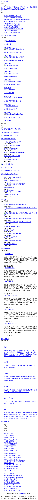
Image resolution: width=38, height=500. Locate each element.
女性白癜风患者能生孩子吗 (12, 142)
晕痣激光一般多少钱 (25, 222)
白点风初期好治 (6, 7)
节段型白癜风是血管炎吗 (12, 145)
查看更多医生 (5, 477)
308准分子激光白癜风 (11, 30)
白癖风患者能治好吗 (18, 9)
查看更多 (3, 199)
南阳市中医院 (9, 254)
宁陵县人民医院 (9, 309)
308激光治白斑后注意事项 (12, 23)
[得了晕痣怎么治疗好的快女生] (14, 208)
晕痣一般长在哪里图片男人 (12, 240)
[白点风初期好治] (10, 204)
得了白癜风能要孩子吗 (11, 149)
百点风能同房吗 (9, 230)
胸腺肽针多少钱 (9, 187)
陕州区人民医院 (9, 268)
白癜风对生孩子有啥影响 (12, 156)
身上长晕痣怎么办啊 (10, 244)
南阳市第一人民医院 (11, 295)
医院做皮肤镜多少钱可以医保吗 (14, 17)
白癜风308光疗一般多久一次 (13, 32)
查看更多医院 (5, 339)
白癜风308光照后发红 (11, 27)
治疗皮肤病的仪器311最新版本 (13, 29)
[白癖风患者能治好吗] (11, 218)
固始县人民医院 (9, 282)
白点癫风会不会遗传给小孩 (12, 233)
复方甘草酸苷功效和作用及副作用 (14, 184)
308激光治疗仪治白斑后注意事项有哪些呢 (17, 19)
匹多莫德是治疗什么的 (11, 194)
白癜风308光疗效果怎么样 (12, 25)
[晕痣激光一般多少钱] (11, 222)
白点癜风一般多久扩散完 (12, 226)
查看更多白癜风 (6, 249)
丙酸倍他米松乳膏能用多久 (12, 180)
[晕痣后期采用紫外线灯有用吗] (14, 213)
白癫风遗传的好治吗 (10, 237)
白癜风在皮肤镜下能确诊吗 (12, 16)
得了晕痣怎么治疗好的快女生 (20, 7)
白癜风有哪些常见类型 (11, 159)
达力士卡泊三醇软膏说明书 (12, 177)
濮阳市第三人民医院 (11, 323)
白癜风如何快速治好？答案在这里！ (15, 152)
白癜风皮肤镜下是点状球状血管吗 (14, 21)
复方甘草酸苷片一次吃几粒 (12, 191)
